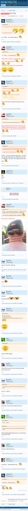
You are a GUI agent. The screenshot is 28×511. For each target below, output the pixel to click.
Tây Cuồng (4, 183)
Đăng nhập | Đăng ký (22, 1)
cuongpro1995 (4, 269)
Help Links (15, 5)
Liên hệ (22, 507)
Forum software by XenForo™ (5, 509)
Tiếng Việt (2, 507)
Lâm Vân (8, 458)
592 (12, 16)
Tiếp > (22, 16)
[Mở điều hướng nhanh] (26, 10)
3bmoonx (8, 188)
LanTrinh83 (4, 41)
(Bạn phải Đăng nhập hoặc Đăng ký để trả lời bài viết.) (17, 499)
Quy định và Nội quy (24, 509)
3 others (18, 303)
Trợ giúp (25, 507)
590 (9, 16)
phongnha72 (9, 19)
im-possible (15, 41)
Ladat (3, 165)
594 (16, 16)
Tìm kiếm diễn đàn (4, 7)
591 (11, 16)
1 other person (17, 183)
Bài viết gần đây (12, 7)
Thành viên (9, 5)
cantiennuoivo (8, 41)
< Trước (2, 16)
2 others (18, 453)
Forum (3, 5)
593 (14, 16)
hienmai (3, 303)
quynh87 (3, 255)
